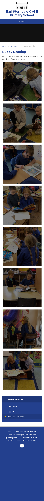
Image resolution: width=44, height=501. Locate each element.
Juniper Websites (30, 435)
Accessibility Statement (29, 438)
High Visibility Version (12, 438)
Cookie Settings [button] (31, 440)
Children (14, 46)
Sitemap (10, 440)
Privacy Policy (21, 440)
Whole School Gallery (29, 46)
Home (4, 46)
